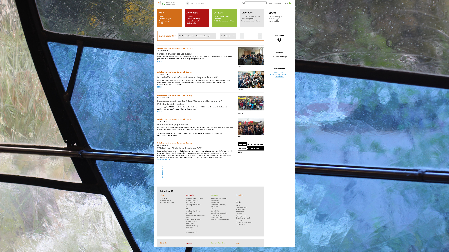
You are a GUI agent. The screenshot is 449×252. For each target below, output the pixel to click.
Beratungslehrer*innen (193, 205)
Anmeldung (247, 12)
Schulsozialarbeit (191, 232)
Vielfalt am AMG (216, 217)
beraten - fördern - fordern (220, 219)
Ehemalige (189, 228)
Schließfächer (240, 224)
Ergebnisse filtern (167, 35)
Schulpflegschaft (191, 221)
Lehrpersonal (190, 202)
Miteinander (192, 12)
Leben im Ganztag (217, 215)
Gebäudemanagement (193, 219)
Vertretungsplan (241, 207)
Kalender (239, 214)
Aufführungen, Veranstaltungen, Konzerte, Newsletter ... (279, 74)
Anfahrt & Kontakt (275, 3)
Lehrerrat (188, 230)
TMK (186, 207)
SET (186, 209)
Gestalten (218, 12)
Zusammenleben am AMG (194, 198)
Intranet (239, 220)
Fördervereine (190, 223)
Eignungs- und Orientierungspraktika (243, 217)
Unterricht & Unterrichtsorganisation (219, 212)
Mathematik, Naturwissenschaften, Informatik (218, 204)
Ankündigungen (165, 200)
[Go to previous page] (242, 36)
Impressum (189, 243)
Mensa (238, 205)
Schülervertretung (191, 226)
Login (286, 3)
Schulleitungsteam (192, 200)
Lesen (159, 61)
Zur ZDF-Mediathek (164, 159)
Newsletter (240, 212)
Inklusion (214, 209)
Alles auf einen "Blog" (167, 202)
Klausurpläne (240, 209)
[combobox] (255, 3)
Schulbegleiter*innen (192, 211)
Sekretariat (189, 213)
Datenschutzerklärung (244, 222)
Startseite (163, 198)
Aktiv (161, 12)
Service (272, 12)
